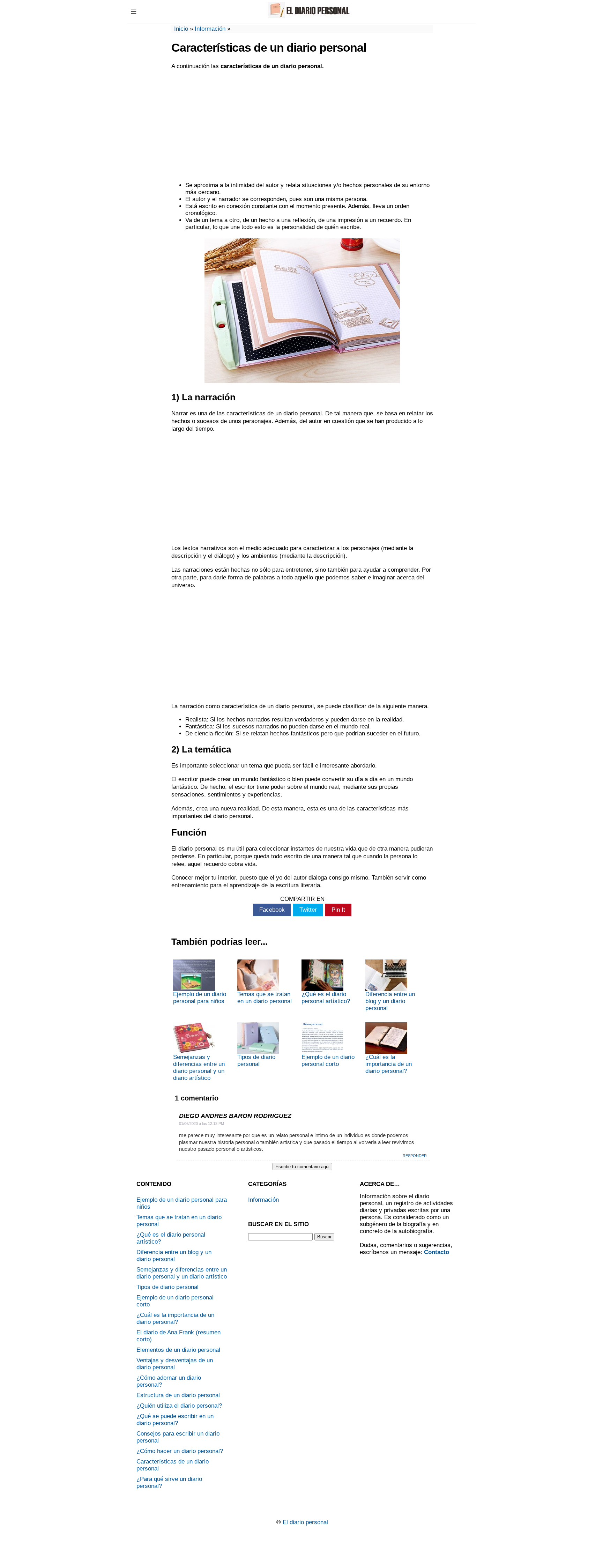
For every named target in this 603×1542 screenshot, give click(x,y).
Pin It (338, 909)
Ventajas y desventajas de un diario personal (174, 1364)
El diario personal (305, 1522)
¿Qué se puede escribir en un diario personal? (175, 1419)
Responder (415, 1156)
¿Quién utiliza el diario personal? (179, 1405)
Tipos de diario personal (256, 1060)
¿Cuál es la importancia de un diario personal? (388, 1064)
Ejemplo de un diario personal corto (328, 1060)
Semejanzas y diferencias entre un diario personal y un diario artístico (199, 1067)
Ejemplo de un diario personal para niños (199, 997)
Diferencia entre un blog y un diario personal (390, 1001)
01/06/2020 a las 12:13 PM (201, 1123)
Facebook (272, 909)
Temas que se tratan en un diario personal (264, 997)
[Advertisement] (302, 126)
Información (210, 28)
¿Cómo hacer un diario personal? (179, 1451)
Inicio (181, 28)
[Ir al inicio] (307, 16)
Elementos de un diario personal (178, 1350)
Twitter (308, 909)
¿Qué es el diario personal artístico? (326, 997)
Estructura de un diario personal (178, 1395)
